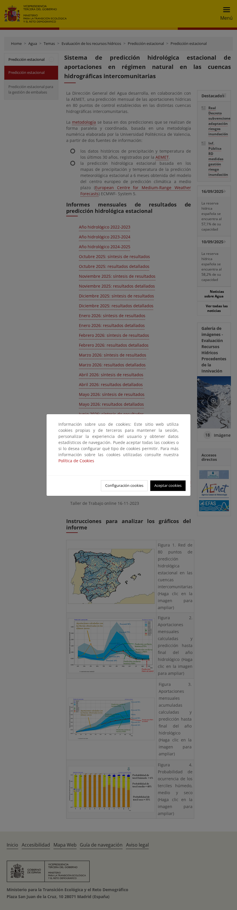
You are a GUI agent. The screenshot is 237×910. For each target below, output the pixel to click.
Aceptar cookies (168, 485)
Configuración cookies (124, 485)
